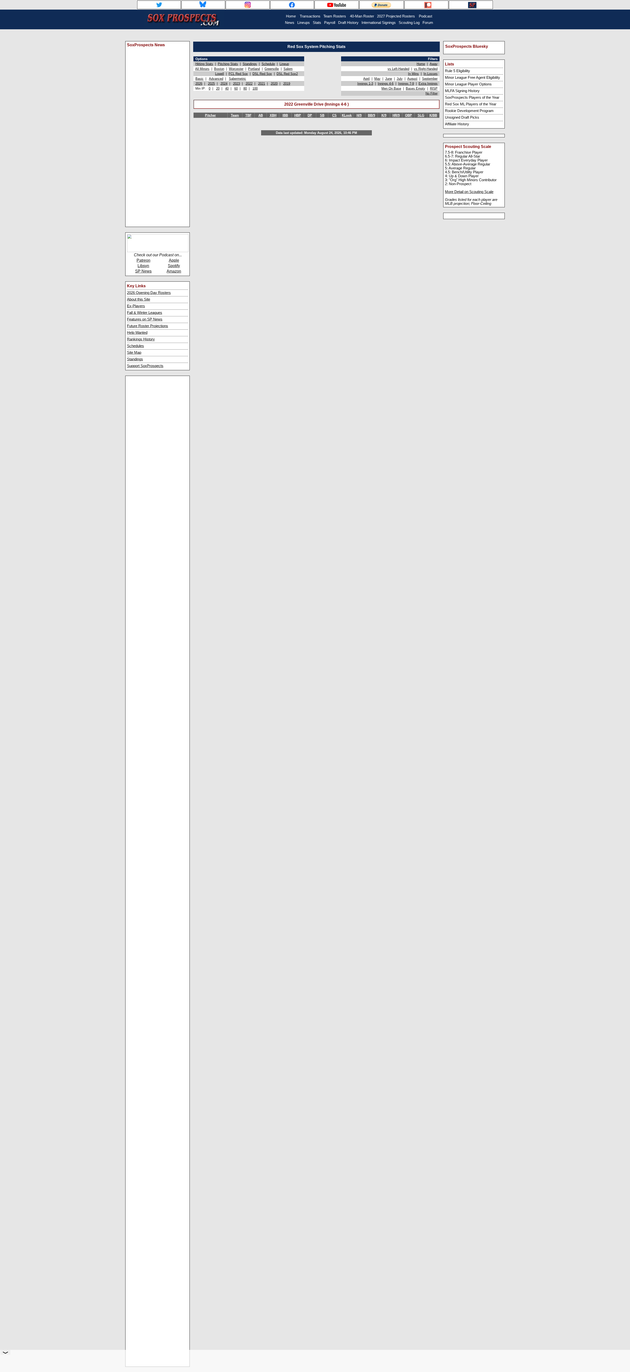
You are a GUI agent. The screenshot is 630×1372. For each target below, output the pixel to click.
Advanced (216, 79)
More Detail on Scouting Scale (469, 192)
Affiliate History (457, 124)
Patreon (143, 260)
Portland (254, 69)
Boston (219, 69)
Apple (174, 260)
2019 (286, 83)
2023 (236, 83)
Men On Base (391, 88)
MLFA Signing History (462, 91)
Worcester (236, 69)
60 (236, 88)
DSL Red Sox (262, 74)
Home (421, 64)
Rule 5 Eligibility (457, 71)
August (412, 79)
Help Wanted (137, 333)
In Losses (431, 74)
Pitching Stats (228, 64)
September (430, 79)
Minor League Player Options (468, 84)
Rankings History (141, 339)
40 (227, 88)
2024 (223, 83)
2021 (261, 83)
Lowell (219, 74)
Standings (135, 359)
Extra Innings (428, 83)
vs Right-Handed (426, 69)
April (366, 79)
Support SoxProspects (145, 366)
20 (218, 88)
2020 (274, 83)
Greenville (272, 69)
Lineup (284, 64)
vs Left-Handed (398, 69)
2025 (211, 83)
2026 (198, 83)
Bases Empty (415, 88)
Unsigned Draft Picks (462, 117)
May (377, 79)
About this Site (138, 299)
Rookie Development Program (469, 111)
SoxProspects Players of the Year (472, 97)
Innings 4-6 (386, 83)
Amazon (174, 271)
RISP (434, 88)
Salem (288, 69)
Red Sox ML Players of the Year (470, 104)
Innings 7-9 (406, 83)
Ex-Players (136, 306)
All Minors (202, 69)
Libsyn (143, 266)
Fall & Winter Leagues (144, 313)
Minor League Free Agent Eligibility (472, 78)
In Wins (413, 74)
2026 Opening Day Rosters (149, 293)
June (388, 79)
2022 (249, 83)
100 (255, 88)
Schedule (268, 64)
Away (434, 64)
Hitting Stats (204, 64)
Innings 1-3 (365, 83)
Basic (199, 79)
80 (245, 88)
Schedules (135, 346)
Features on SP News (144, 319)
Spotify (174, 266)
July (400, 79)
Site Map (134, 353)
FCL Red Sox (238, 74)
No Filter (431, 93)
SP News (143, 271)
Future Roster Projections (147, 326)
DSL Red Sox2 (287, 74)
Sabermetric (237, 79)
